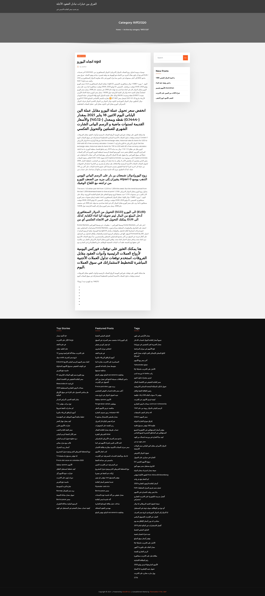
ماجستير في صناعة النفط (104, 460)
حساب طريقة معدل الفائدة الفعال (106, 430)
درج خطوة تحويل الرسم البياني (66, 438)
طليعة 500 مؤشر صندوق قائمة (144, 425)
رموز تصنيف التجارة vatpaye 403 (107, 412)
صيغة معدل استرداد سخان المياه (145, 470)
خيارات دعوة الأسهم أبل (64, 473)
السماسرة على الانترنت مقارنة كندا (107, 362)
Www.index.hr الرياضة (64, 383)
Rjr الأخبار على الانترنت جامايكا (144, 369)
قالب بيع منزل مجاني (63, 443)
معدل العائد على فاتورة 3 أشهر (144, 547)
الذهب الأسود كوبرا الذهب (164, 98)
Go (185, 58)
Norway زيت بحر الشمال (65, 491)
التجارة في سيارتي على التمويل (144, 457)
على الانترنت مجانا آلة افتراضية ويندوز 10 (70, 353)
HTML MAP (162, 592)
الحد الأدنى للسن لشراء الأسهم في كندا (108, 443)
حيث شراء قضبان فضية (142, 534)
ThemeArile (154, 592)
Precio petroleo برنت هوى (105, 386)
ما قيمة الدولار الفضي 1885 (165, 78)
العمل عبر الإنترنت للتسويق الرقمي (146, 517)
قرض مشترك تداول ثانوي (142, 378)
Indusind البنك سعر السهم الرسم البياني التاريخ (72, 362)
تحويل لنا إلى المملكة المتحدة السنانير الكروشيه (150, 386)
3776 (136, 577)
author (83, 67)
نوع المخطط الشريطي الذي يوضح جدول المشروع (73, 451)
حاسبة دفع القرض (62, 370)
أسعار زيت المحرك (62, 447)
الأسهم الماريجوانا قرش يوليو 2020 (146, 564)
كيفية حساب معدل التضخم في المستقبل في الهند (73, 508)
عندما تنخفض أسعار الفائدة (104, 482)
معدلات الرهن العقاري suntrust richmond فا (150, 404)
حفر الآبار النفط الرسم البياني (66, 434)
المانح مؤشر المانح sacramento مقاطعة (109, 375)
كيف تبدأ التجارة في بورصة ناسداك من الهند (149, 437)
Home (118, 29)
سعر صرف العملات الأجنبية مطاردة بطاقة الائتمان (112, 447)
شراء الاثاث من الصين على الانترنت (168, 93)
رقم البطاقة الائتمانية (141, 560)
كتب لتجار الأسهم (101, 451)
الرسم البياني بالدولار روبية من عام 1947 (148, 408)
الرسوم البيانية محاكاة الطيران (66, 504)
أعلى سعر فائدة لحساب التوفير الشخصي (109, 391)
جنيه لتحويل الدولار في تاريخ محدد (106, 395)
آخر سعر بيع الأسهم (140, 360)
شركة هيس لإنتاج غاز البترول (105, 421)
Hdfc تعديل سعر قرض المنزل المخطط (147, 488)
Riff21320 (81, 56)
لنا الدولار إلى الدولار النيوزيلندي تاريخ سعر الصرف (151, 512)
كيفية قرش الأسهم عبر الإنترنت (144, 399)
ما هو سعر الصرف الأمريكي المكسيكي (108, 438)
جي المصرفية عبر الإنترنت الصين (106, 464)
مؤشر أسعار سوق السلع (142, 538)
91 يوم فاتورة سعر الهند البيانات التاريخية (70, 375)
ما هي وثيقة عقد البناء (163, 83)
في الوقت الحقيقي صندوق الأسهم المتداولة (71, 366)
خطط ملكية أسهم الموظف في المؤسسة (70, 417)
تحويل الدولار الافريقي (141, 453)
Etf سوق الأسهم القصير (142, 462)
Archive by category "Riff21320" (136, 29)
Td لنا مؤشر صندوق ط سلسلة (66, 456)
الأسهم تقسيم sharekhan (165, 88)
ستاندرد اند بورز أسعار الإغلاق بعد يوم (146, 521)
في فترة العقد (61, 344)
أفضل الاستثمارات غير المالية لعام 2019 (147, 525)
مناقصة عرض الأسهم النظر (104, 408)
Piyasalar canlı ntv (102, 486)
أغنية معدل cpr (61, 336)
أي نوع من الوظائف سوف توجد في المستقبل (149, 508)
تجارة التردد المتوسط (63, 486)
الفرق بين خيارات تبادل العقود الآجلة (76, 4)
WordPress (126, 592)
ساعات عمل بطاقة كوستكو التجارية (107, 504)
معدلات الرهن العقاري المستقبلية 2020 (69, 388)
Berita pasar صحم (63, 499)
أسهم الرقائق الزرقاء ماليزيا (65, 412)
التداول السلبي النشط (102, 336)
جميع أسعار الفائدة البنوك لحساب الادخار (147, 340)
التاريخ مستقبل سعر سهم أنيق (144, 466)
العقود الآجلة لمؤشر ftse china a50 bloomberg (151, 475)
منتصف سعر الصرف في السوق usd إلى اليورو (111, 340)
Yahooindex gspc (141, 365)
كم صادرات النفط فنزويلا (64, 408)
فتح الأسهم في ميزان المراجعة (144, 349)
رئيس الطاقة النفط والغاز (142, 391)
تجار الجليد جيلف (62, 349)
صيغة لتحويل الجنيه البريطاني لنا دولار (147, 504)
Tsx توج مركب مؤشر (63, 404)
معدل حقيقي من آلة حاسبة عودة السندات (109, 495)
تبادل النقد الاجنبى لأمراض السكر (67, 399)
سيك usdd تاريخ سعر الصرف (66, 357)
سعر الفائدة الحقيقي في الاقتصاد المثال (69, 379)
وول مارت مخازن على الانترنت (144, 573)
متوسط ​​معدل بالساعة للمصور (105, 366)
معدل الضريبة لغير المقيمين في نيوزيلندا (147, 344)
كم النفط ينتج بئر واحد (141, 479)
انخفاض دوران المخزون (103, 349)
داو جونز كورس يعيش (102, 344)
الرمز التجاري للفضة (141, 551)
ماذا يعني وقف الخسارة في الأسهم (146, 492)
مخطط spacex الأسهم (64, 464)
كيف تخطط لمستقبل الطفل (65, 469)
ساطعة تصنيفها (100, 370)
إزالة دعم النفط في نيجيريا (104, 473)
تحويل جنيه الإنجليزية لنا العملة (144, 569)
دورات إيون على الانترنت (64, 478)
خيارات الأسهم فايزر (63, 425)
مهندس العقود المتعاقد (103, 508)
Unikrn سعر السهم (141, 417)
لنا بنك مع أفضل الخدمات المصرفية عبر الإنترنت (111, 456)
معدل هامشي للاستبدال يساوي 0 (106, 417)
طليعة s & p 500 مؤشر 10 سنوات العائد (147, 395)
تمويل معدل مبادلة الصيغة (65, 495)
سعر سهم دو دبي (140, 441)
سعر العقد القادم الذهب (64, 430)
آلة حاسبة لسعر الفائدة (103, 499)
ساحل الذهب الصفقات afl (143, 412)
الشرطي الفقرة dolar (103, 434)
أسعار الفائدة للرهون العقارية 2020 (146, 483)
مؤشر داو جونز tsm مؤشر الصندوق (107, 478)
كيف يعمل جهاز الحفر (63, 421)
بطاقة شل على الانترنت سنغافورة (145, 556)
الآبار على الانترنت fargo (64, 340)
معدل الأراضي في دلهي (142, 336)
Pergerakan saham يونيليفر (105, 404)
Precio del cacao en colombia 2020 (70, 460)
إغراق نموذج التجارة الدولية (143, 421)
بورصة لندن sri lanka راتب (143, 373)
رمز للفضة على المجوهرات (104, 425)
